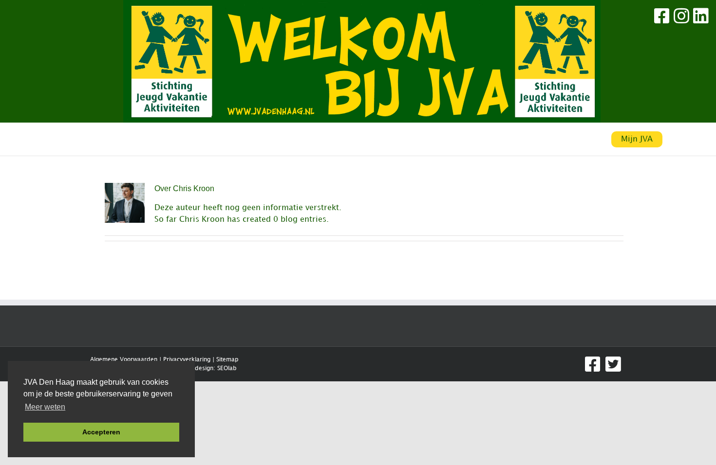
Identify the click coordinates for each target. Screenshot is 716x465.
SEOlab (227, 368)
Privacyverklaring (186, 359)
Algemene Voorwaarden (123, 359)
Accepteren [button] (101, 432)
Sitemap (227, 359)
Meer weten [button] (45, 407)
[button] (452, 140)
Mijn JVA (637, 139)
